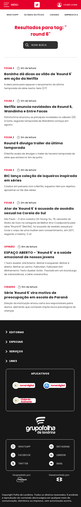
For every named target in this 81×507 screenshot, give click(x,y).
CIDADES (54, 14)
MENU (14, 5)
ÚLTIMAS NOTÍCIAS (34, 14)
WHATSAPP (12, 14)
